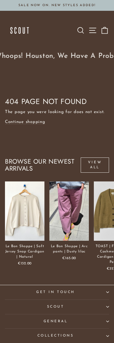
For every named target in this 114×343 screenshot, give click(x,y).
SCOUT (55, 307)
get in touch (55, 292)
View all (95, 165)
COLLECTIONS (55, 335)
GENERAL (56, 321)
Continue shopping (25, 122)
